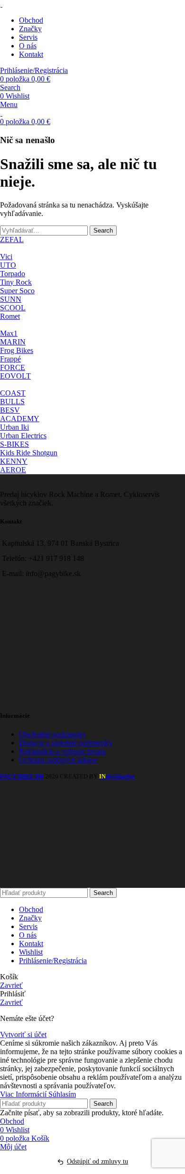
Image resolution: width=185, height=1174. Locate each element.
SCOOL (13, 308)
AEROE (13, 470)
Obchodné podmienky (52, 734)
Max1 (9, 333)
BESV (10, 410)
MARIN (13, 342)
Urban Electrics (23, 436)
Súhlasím (62, 1094)
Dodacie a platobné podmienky (65, 743)
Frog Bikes (16, 350)
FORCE (12, 367)
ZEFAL (12, 239)
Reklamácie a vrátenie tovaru (62, 751)
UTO (8, 265)
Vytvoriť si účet (23, 1034)
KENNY (14, 461)
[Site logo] (1, 4)
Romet (10, 316)
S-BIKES (14, 444)
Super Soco (17, 291)
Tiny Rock (16, 282)
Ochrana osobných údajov (58, 760)
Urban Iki (14, 427)
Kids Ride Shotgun (28, 453)
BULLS (12, 401)
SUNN (10, 299)
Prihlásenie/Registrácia (53, 961)
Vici (6, 257)
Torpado (12, 274)
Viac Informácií (24, 1094)
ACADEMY (19, 419)
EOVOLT (15, 376)
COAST (13, 393)
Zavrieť (11, 985)
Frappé (10, 359)
